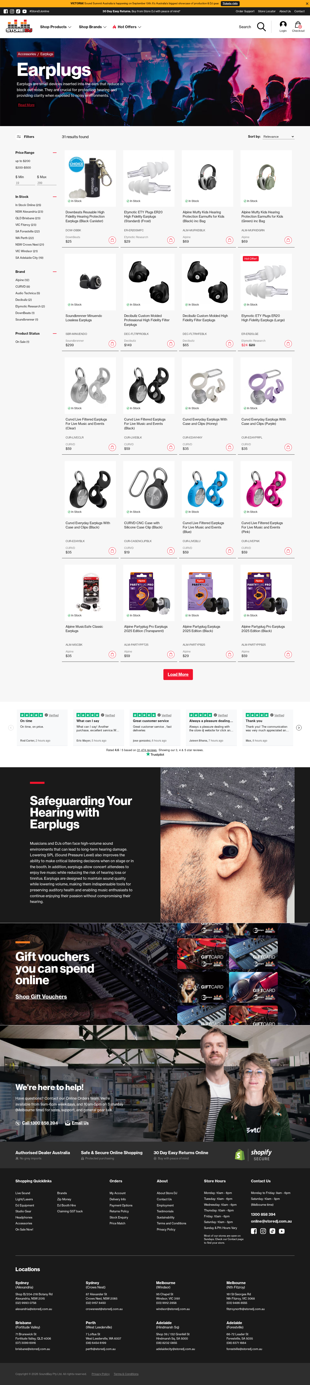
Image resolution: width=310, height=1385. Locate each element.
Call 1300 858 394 (40, 1123)
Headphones (23, 1217)
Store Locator (267, 11)
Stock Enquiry (119, 1217)
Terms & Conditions (126, 1374)
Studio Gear (23, 1211)
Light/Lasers (24, 1199)
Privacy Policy (166, 1229)
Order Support (245, 11)
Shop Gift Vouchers (41, 997)
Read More (26, 105)
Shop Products (53, 27)
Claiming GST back (70, 1211)
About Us (285, 11)
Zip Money (64, 1199)
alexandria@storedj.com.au (33, 1309)
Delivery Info (118, 1199)
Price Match (117, 1223)
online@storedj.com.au (271, 1221)
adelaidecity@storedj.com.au (175, 1349)
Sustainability (166, 1217)
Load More (178, 674)
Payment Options (121, 1205)
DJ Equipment (24, 1205)
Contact (299, 11)
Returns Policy (119, 1211)
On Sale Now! (24, 1229)
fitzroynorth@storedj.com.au (245, 1309)
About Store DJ (167, 1193)
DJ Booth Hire (66, 1205)
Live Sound (22, 1193)
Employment (165, 1205)
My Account (117, 1193)
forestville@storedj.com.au (244, 1349)
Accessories (23, 1223)
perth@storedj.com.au (101, 1349)
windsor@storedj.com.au (173, 1309)
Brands (62, 1193)
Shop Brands (90, 27)
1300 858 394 (263, 1214)
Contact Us (164, 1199)
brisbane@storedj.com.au (32, 1349)
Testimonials (165, 1211)
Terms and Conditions (171, 1223)
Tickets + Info (230, 3)
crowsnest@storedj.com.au (104, 1309)
